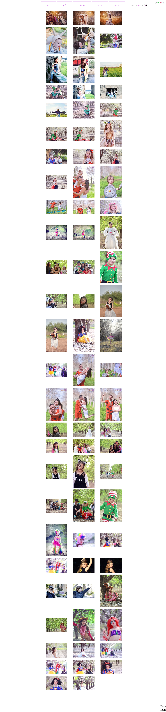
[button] (65, 4)
